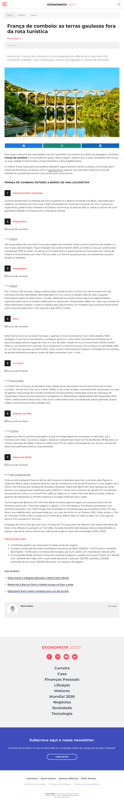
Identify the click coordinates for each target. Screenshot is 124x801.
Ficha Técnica (88, 778)
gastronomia (55, 169)
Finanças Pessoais (62, 679)
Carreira (62, 668)
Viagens (33, 15)
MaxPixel (13, 239)
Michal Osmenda (16, 381)
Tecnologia (62, 713)
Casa (62, 674)
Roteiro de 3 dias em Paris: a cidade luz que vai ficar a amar (40, 584)
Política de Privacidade (86, 784)
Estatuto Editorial (68, 778)
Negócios (62, 702)
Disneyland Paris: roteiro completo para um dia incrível (38, 591)
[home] (62, 4)
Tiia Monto (14, 431)
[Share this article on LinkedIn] (100, 145)
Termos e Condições (60, 784)
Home (10, 15)
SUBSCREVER (62, 757)
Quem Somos (48, 778)
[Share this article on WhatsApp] (62, 145)
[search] (119, 4)
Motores (62, 691)
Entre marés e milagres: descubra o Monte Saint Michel (38, 577)
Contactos (32, 778)
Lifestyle (21, 15)
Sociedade (62, 708)
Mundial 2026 (62, 696)
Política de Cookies (35, 784)
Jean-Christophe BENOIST (20, 475)
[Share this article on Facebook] (23, 145)
